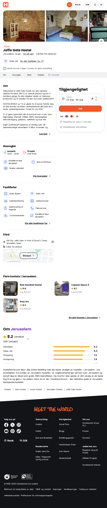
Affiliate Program (89, 458)
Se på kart (28, 54)
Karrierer (86, 438)
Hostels (39, 424)
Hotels (38, 431)
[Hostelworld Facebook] (6, 425)
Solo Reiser (64, 451)
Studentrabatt (65, 458)
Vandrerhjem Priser (67, 444)
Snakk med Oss (42, 451)
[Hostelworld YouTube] (6, 431)
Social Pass (64, 424)
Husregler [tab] (16, 75)
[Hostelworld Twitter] (12, 425)
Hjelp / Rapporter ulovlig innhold (43, 458)
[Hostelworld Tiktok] (19, 431)
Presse (85, 431)
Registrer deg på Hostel (90, 451)
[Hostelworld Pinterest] (12, 431)
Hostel (6, 46)
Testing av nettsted (87, 489)
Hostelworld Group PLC (90, 424)
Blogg (61, 431)
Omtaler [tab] (41, 75)
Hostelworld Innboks (91, 465)
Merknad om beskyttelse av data (18, 489)
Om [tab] (4, 75)
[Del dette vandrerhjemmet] (101, 41)
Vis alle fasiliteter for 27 (32, 61)
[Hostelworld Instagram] (19, 425)
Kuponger (57, 489)
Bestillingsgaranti (66, 438)
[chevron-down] (28, 339)
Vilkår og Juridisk (43, 489)
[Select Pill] (69, 4)
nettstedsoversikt (11, 495)
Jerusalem (8, 54)
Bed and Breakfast (44, 438)
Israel (17, 54)
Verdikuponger (70, 489)
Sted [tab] (29, 75)
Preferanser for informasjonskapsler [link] (37, 495)
